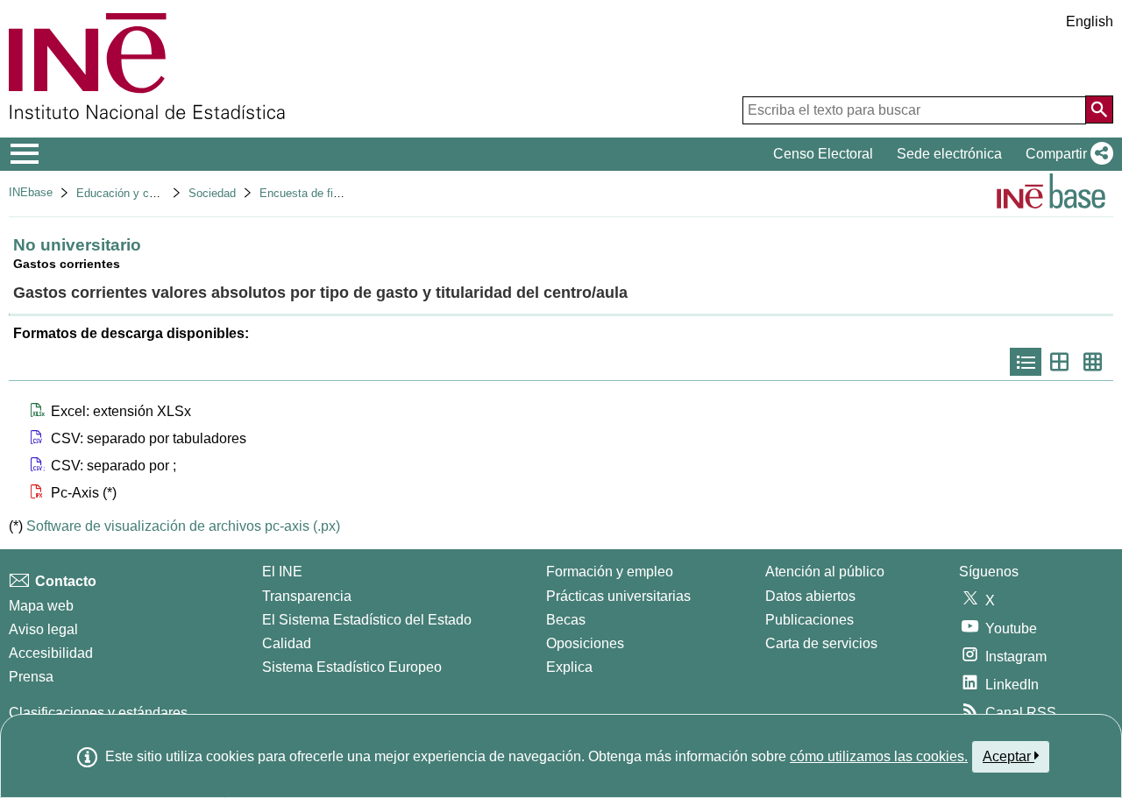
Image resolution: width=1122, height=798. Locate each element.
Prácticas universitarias (618, 596)
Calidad (286, 643)
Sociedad (212, 193)
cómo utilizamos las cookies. (879, 756)
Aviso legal (43, 629)
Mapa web (41, 605)
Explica (569, 667)
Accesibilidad (51, 653)
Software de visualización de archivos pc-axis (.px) (183, 526)
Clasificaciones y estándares (98, 712)
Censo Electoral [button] (823, 153)
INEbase (31, 192)
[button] (1066, 154)
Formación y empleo (609, 571)
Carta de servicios (821, 643)
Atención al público (824, 571)
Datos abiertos (810, 596)
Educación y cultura (126, 193)
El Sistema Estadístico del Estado (367, 619)
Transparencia (307, 596)
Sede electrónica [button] (949, 153)
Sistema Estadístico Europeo (352, 667)
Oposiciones (585, 643)
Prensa (31, 676)
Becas (566, 619)
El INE (282, 571)
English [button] (1089, 21)
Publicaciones (809, 619)
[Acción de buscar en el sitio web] (1099, 109)
